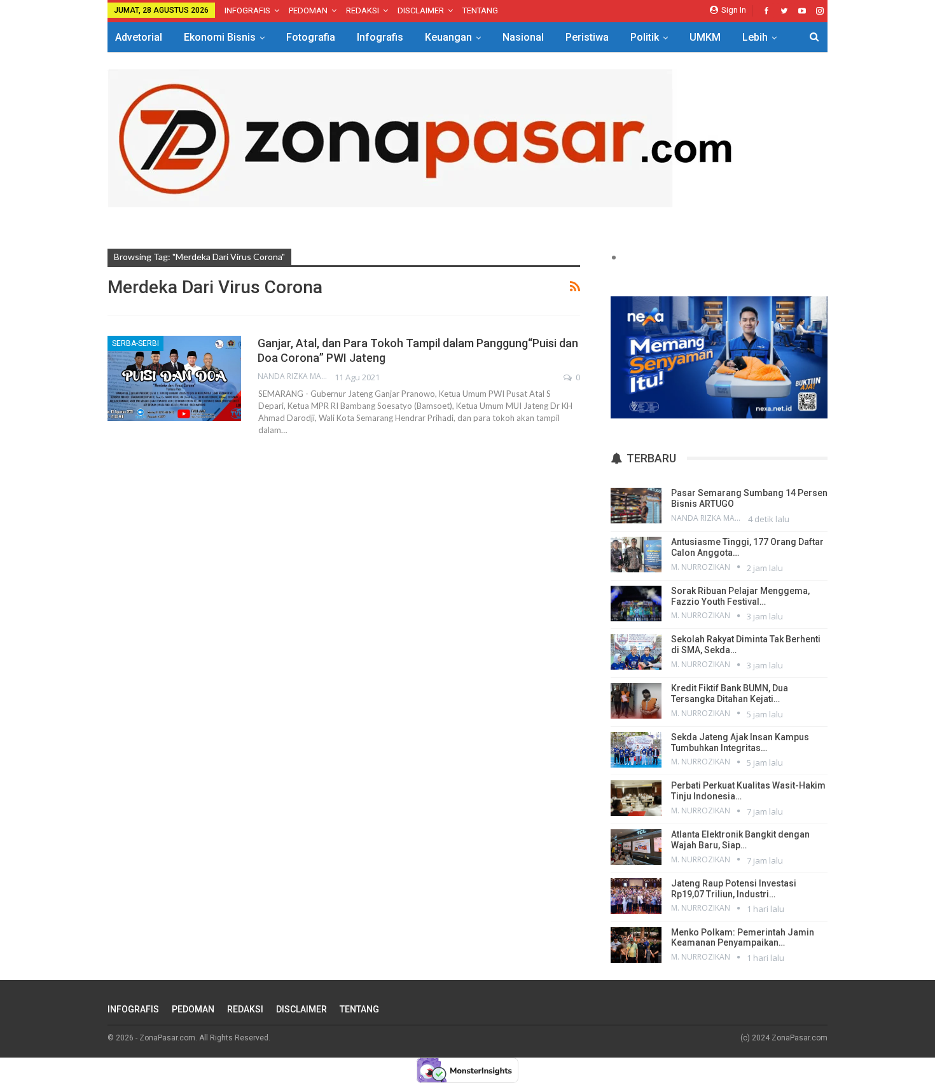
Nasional (523, 37)
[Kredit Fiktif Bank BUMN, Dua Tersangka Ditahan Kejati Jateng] (636, 701)
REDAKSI (362, 10)
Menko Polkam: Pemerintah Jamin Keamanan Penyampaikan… (742, 937)
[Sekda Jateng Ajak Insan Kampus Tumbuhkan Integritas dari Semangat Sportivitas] (636, 750)
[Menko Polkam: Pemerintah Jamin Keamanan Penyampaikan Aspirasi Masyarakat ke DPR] (636, 945)
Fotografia (310, 37)
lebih (755, 37)
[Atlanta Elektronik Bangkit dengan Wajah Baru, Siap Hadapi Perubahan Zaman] (636, 847)
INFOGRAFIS (247, 10)
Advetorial (138, 37)
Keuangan (448, 37)
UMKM (705, 37)
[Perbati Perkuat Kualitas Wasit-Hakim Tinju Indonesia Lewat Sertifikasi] (636, 798)
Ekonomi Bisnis (220, 37)
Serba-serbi (135, 343)
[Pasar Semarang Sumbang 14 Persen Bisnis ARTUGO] (636, 505)
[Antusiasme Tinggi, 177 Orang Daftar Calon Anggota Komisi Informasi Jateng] (636, 554)
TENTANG (480, 10)
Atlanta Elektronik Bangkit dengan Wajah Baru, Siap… (740, 839)
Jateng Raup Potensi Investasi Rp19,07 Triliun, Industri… (733, 888)
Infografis (380, 37)
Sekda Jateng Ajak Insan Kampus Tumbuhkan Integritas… (740, 742)
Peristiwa (587, 37)
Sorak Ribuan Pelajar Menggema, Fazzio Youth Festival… (740, 596)
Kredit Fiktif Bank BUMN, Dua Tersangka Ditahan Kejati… (729, 693)
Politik (644, 37)
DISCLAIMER (421, 10)
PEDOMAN (308, 10)
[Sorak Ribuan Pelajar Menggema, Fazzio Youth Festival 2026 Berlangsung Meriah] (636, 603)
